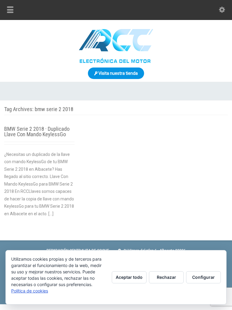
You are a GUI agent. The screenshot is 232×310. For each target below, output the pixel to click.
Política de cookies (29, 290)
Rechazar (166, 277)
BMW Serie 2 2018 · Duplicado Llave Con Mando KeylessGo (36, 131)
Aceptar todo (129, 277)
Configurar (203, 277)
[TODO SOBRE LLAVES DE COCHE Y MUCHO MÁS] (116, 61)
